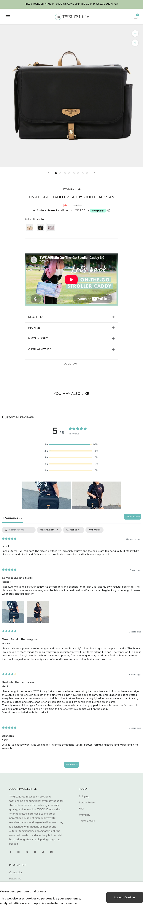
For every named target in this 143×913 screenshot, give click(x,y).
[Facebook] (10, 852)
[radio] (29, 227)
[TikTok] (43, 852)
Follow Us (15, 878)
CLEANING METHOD (39, 349)
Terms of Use (87, 821)
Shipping (84, 796)
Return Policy (87, 802)
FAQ (81, 808)
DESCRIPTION (36, 317)
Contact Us (16, 872)
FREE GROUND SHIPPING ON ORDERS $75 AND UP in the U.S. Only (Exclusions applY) (71, 4)
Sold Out (71, 363)
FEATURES (34, 327)
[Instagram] (19, 852)
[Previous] (48, 173)
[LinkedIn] (51, 852)
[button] (71, 444)
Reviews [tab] (12, 518)
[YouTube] (35, 852)
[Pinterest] (27, 852)
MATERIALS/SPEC (38, 338)
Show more (71, 764)
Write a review (132, 516)
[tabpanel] (71, 648)
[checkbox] (94, 530)
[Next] (94, 173)
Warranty (84, 815)
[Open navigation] (8, 16)
